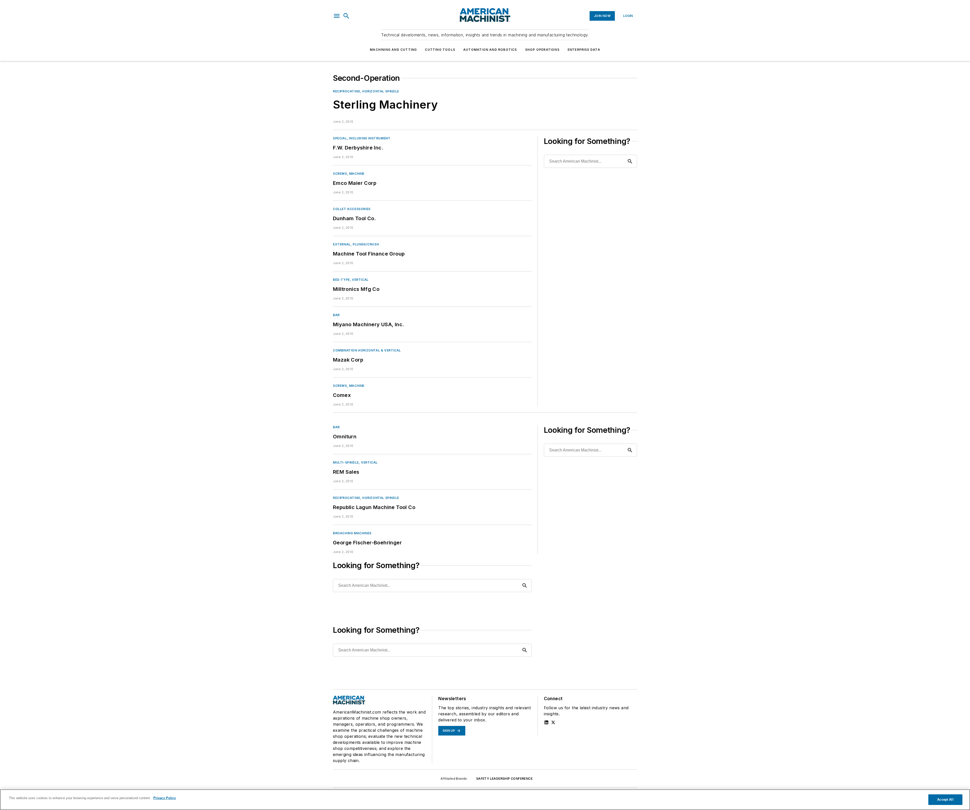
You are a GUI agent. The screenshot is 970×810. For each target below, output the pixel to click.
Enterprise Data (584, 50)
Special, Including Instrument (361, 138)
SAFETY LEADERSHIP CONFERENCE (504, 778)
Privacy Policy (164, 798)
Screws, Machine (349, 173)
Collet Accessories (352, 209)
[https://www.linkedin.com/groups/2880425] (546, 722)
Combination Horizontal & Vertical (367, 350)
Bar (336, 315)
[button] (337, 16)
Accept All (945, 799)
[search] (346, 16)
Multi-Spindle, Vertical (355, 462)
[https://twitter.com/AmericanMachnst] (553, 722)
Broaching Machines (352, 533)
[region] (485, 799)
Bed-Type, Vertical (351, 280)
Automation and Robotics (490, 50)
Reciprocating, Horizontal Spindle (366, 91)
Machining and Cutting (393, 50)
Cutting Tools (440, 50)
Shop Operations (542, 50)
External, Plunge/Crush (356, 244)
